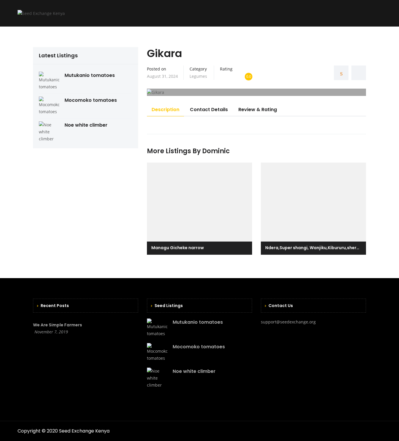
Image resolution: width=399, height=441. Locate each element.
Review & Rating (257, 109)
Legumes (198, 76)
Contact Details (209, 109)
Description (165, 109)
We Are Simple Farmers (57, 325)
